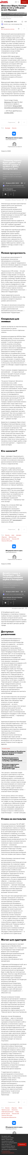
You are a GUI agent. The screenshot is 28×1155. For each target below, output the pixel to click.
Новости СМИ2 (6, 151)
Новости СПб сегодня (7, 541)
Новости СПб (15, 539)
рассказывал (17, 520)
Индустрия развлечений (7, 1112)
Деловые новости (6, 539)
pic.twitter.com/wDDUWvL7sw (13, 108)
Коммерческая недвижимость (9, 1117)
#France (15, 106)
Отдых (17, 1112)
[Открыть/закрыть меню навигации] (15, 2)
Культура (7, 128)
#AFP (20, 106)
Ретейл (20, 1108)
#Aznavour (7, 102)
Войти (24, 2)
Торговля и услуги (6, 1110)
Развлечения (15, 1110)
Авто (13, 535)
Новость (14, 128)
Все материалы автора (7, 29)
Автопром (18, 535)
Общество (4, 537)
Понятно (22, 1144)
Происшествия (12, 537)
